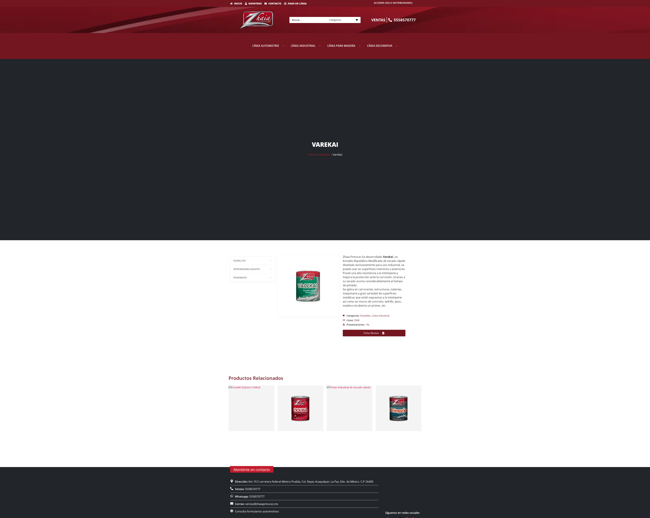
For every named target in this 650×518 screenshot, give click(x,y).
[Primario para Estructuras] (398, 408)
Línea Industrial (303, 46)
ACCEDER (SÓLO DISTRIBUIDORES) (393, 2)
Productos (323, 154)
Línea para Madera (341, 46)
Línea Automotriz (265, 46)
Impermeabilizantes (246, 269)
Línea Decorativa (379, 46)
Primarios (240, 277)
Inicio (311, 154)
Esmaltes (239, 260)
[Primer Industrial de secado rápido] (349, 408)
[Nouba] (300, 408)
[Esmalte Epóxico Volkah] (251, 408)
